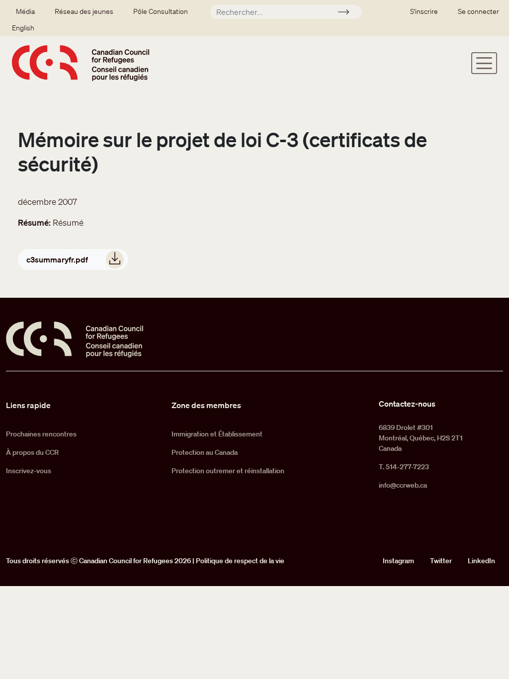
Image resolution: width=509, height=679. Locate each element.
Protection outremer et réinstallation (227, 470)
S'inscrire (424, 11)
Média (25, 11)
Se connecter (478, 11)
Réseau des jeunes (84, 11)
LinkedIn (481, 560)
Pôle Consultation (160, 11)
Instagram (398, 560)
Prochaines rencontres (41, 433)
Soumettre (347, 13)
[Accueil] (80, 63)
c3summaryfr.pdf (57, 259)
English (23, 27)
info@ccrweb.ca (403, 485)
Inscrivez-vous (28, 470)
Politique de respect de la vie (240, 560)
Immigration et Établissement (216, 433)
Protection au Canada (204, 452)
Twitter (441, 560)
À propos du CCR (32, 452)
